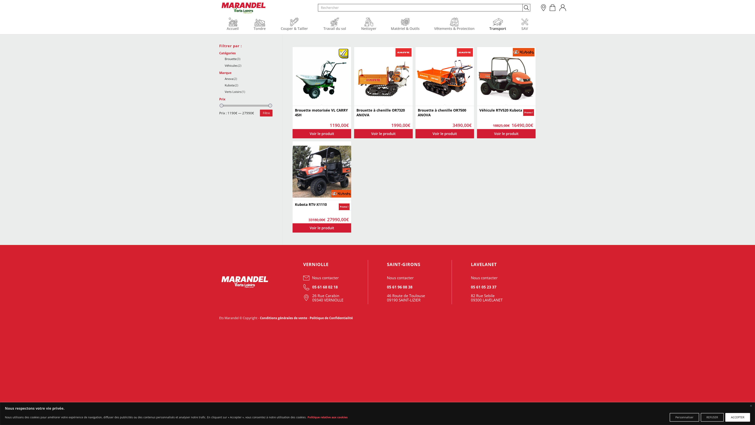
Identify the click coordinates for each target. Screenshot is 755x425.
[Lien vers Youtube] (508, 318)
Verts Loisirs (235, 92)
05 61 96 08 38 (399, 287)
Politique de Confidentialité (331, 318)
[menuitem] (562, 6)
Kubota (231, 85)
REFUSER (712, 417)
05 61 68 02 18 (324, 287)
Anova (231, 79)
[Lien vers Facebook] (519, 318)
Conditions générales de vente (283, 318)
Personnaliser (684, 417)
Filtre (266, 113)
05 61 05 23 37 (483, 287)
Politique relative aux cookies (328, 417)
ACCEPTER (737, 417)
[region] (377, 413)
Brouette (232, 59)
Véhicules (233, 65)
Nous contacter (325, 277)
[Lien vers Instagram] (531, 318)
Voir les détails (322, 133)
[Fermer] (751, 405)
